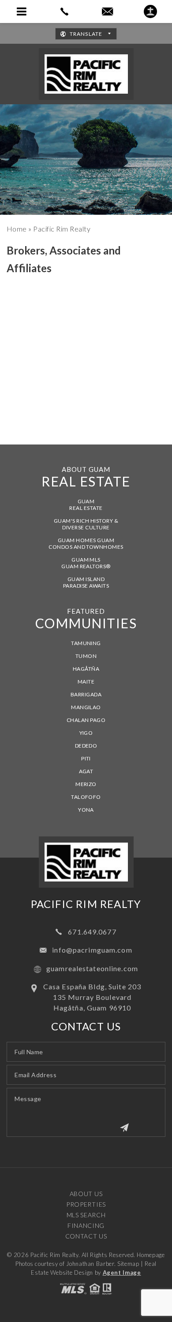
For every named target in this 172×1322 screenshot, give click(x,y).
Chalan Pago (86, 720)
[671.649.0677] (64, 11)
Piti (86, 758)
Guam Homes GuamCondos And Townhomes (86, 543)
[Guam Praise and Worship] (150, 11)
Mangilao (86, 707)
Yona (86, 809)
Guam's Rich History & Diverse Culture (86, 524)
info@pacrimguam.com (92, 950)
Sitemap (128, 1263)
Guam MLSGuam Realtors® (86, 563)
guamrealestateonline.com (92, 968)
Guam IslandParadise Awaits (86, 582)
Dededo (86, 745)
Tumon (86, 656)
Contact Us (86, 1236)
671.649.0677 (92, 931)
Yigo (86, 732)
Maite (86, 681)
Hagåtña (86, 668)
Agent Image (122, 1272)
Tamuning (86, 643)
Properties (86, 1204)
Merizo (86, 784)
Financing (86, 1225)
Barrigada (86, 694)
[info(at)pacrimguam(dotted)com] (107, 12)
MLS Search (86, 1215)
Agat (86, 771)
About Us (86, 1193)
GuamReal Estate (85, 504)
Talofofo (86, 797)
